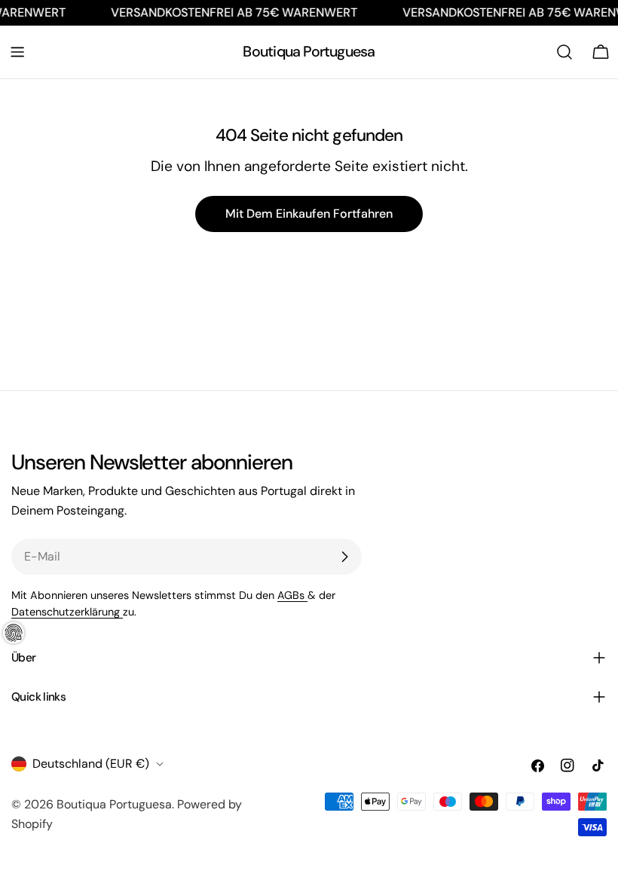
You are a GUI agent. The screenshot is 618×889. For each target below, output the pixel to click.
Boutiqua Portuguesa (309, 51)
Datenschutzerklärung (67, 612)
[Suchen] (564, 52)
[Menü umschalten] (17, 52)
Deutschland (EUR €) (90, 763)
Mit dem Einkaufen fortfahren (309, 213)
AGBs (292, 595)
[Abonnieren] (344, 557)
